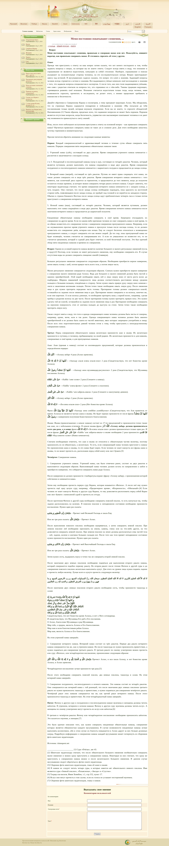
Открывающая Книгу (32, 40)
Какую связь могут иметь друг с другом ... (33, 74)
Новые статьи (30, 70)
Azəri (65, 24)
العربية (148, 24)
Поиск (76, 31)
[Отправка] (144, 43)
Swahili (55, 24)
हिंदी (96, 24)
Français (148, 27)
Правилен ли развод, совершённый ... (32, 92)
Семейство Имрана (31, 48)
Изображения (67, 31)
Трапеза (28, 57)
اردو (127, 24)
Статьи (48, 31)
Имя (49, 801)
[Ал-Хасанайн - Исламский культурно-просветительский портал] (84, 15)
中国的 (117, 24)
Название (50, 805)
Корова (28, 44)
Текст (49, 821)
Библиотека (39, 31)
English (138, 27)
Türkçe (34, 24)
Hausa (44, 24)
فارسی (137, 24)
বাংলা (86, 24)
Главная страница (27, 31)
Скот (27, 61)
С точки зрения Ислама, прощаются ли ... (33, 104)
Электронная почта (53, 809)
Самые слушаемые (31, 36)
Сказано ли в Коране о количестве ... (32, 98)
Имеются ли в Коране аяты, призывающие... (34, 110)
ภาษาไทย (106, 24)
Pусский (13, 24)
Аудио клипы (56, 31)
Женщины (29, 53)
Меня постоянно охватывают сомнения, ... (97, 38)
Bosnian (24, 24)
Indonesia (76, 24)
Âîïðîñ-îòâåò (63, 46)
